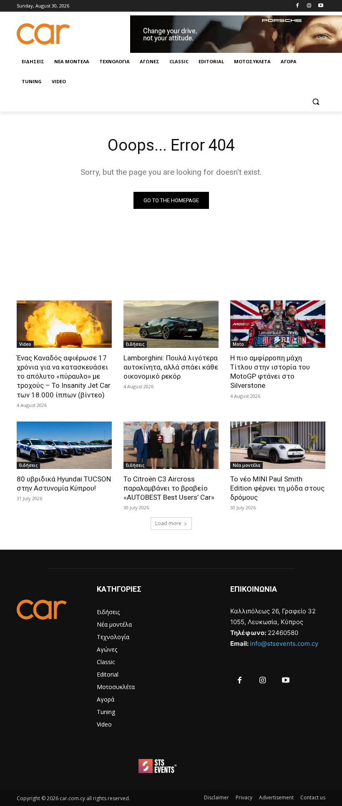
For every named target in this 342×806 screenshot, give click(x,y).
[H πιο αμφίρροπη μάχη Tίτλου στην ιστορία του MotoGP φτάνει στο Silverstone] (277, 324)
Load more (168, 523)
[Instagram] (309, 6)
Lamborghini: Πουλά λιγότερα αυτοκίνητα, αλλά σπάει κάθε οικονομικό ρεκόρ (170, 367)
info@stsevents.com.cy (284, 643)
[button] (315, 102)
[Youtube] (320, 6)
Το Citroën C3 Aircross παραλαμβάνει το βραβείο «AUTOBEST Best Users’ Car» (168, 488)
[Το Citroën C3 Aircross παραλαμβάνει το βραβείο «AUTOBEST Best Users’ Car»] (171, 445)
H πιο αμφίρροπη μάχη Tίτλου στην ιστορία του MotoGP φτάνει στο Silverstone (270, 371)
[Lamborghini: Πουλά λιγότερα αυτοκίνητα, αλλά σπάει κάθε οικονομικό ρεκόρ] (171, 324)
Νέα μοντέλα (246, 465)
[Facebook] (297, 6)
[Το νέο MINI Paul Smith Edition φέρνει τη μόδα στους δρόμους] (277, 445)
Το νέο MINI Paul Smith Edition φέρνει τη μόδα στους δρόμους (277, 488)
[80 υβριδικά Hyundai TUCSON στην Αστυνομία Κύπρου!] (64, 445)
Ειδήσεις (135, 344)
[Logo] (73, 34)
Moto (238, 344)
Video (25, 344)
